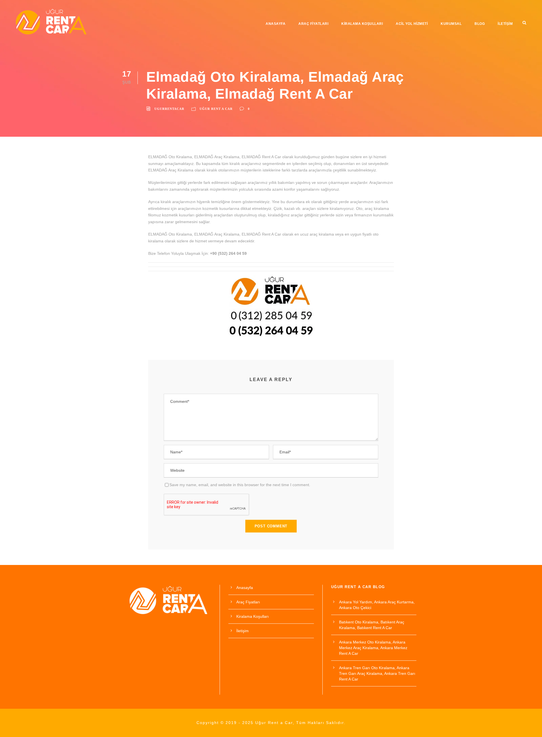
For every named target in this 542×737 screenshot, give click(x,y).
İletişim (505, 24)
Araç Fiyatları (313, 24)
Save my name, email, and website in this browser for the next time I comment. (239, 484)
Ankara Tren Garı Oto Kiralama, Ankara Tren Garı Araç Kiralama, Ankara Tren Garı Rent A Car (377, 673)
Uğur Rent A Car (216, 108)
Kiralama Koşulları (362, 24)
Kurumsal (451, 24)
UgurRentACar (169, 108)
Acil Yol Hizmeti (412, 24)
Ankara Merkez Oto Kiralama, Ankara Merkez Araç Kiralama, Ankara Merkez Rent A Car (373, 648)
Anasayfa (275, 24)
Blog (480, 24)
